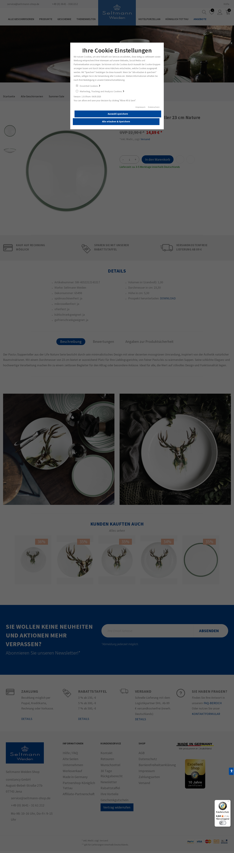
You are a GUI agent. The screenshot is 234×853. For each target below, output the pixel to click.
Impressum (140, 107)
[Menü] (228, 802)
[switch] (222, 823)
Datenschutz (153, 107)
